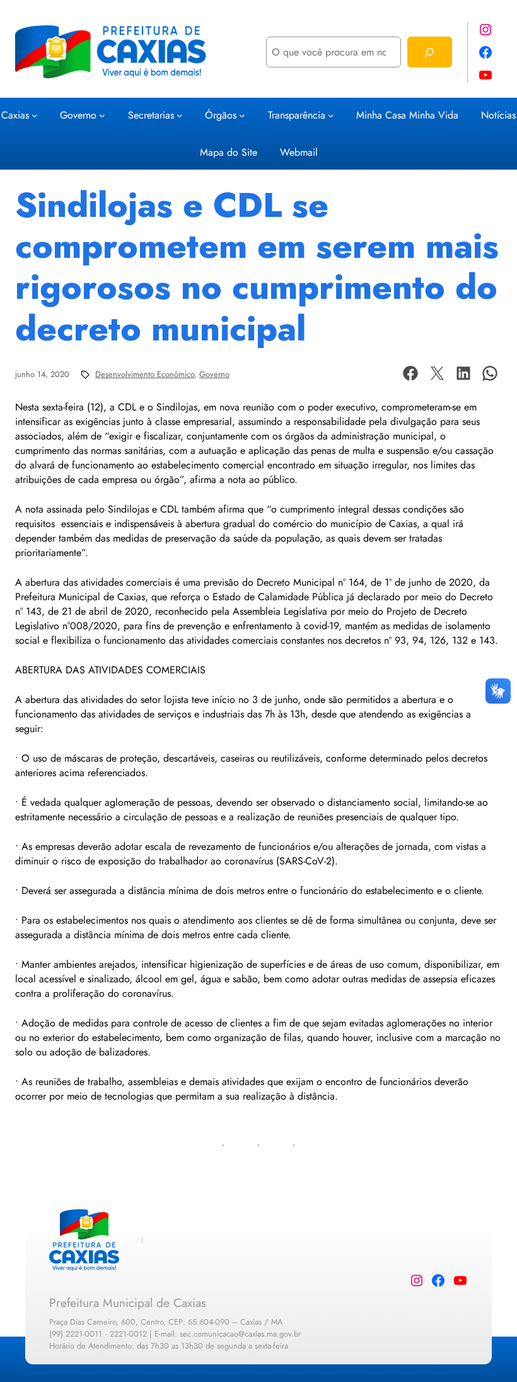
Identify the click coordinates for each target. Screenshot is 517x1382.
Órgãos (220, 115)
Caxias (15, 115)
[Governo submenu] (102, 115)
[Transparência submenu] (331, 115)
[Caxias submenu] (35, 115)
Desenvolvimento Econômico (144, 374)
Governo (78, 115)
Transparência (296, 115)
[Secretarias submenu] (180, 115)
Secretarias (151, 115)
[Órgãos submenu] (242, 115)
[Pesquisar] (429, 52)
